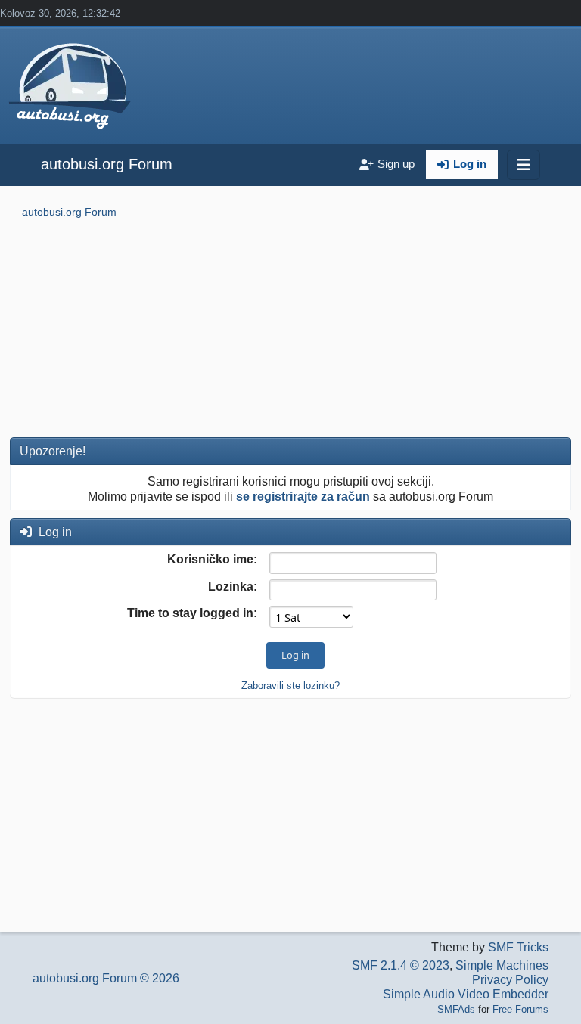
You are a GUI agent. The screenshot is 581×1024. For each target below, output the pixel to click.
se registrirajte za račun (303, 496)
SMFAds (456, 1009)
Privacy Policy (510, 979)
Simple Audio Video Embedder (465, 994)
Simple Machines (501, 965)
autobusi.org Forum (106, 164)
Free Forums (520, 1009)
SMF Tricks (518, 947)
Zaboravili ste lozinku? (290, 685)
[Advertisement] (290, 330)
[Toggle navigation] (523, 165)
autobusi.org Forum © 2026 (106, 978)
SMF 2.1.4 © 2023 (400, 965)
